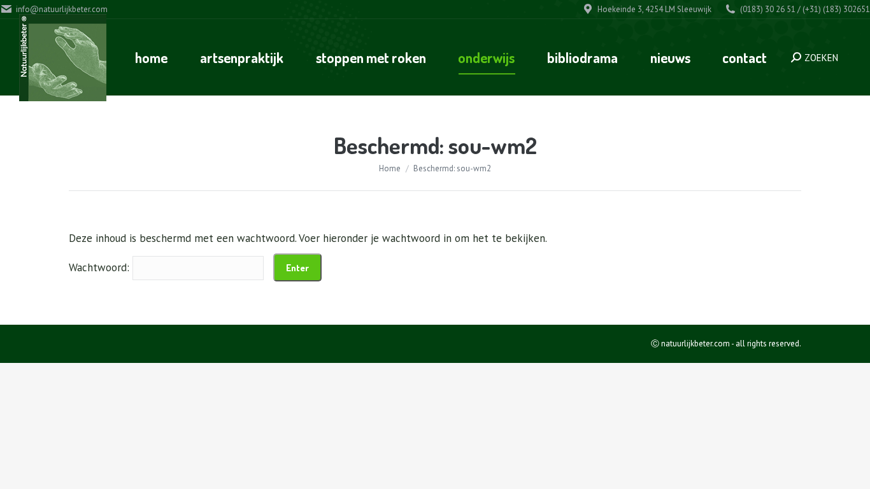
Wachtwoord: (100, 267)
